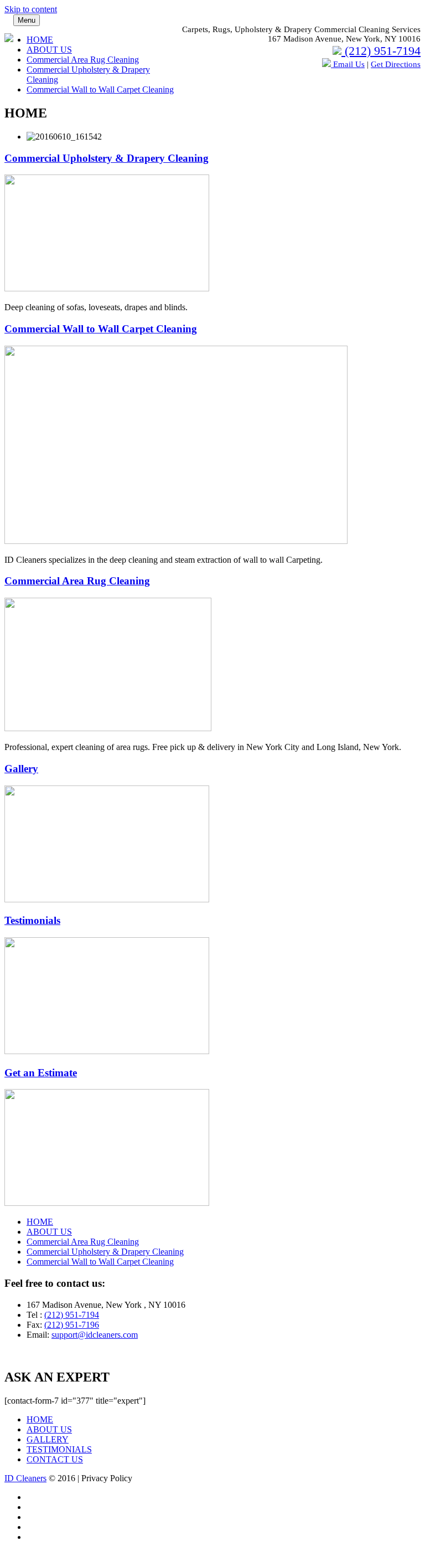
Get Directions (396, 64)
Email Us (348, 64)
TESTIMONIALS (59, 1449)
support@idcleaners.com (94, 1334)
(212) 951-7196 (71, 1324)
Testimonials (32, 920)
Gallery (21, 768)
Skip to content (30, 9)
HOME (40, 39)
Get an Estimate (40, 1072)
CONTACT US (55, 1459)
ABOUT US (49, 49)
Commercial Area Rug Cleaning (83, 59)
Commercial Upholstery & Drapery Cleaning (106, 158)
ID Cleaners (25, 1478)
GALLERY (48, 1439)
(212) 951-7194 (381, 51)
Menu (26, 20)
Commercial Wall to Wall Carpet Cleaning (100, 89)
